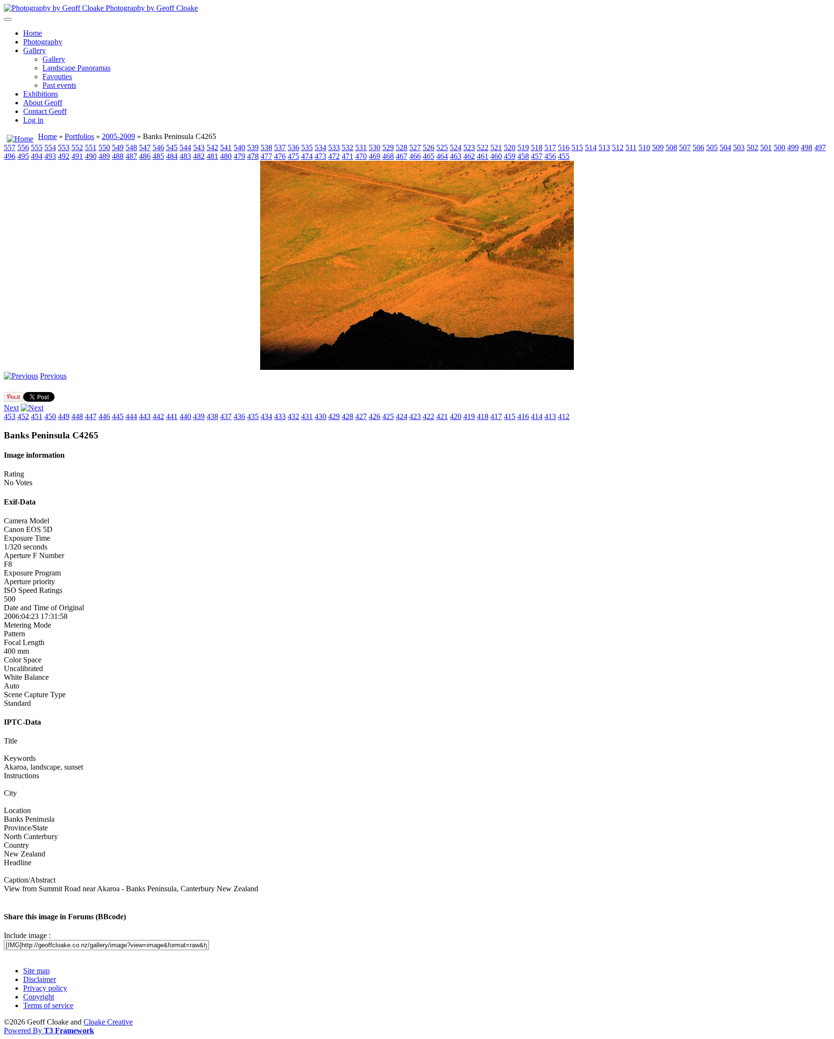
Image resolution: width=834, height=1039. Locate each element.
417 (496, 416)
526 (428, 147)
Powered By (49, 1030)
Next (11, 408)
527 (415, 147)
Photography (42, 42)
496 (9, 156)
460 (496, 156)
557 (9, 147)
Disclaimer (39, 979)
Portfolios (79, 136)
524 (455, 147)
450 (50, 416)
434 (266, 416)
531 (361, 147)
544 (185, 147)
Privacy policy (45, 988)
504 (725, 147)
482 (199, 156)
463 (455, 156)
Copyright (38, 997)
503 (739, 147)
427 (361, 416)
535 (307, 147)
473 (320, 156)
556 (23, 147)
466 (415, 156)
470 (361, 156)
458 (523, 156)
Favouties (57, 76)
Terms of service (48, 1005)
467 (401, 156)
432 (293, 416)
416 (523, 416)
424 (401, 416)
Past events (59, 85)
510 (644, 147)
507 (685, 147)
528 (401, 147)
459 (509, 156)
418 (482, 416)
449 (64, 416)
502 (752, 147)
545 (172, 147)
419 (469, 416)
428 (347, 416)
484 (172, 156)
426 (374, 416)
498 (806, 147)
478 (253, 156)
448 (77, 416)
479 (239, 156)
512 (618, 147)
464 (442, 156)
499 (793, 147)
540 (239, 147)
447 (91, 416)
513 (604, 147)
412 (564, 416)
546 (158, 147)
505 (712, 147)
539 (253, 147)
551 (91, 147)
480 (226, 156)
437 (226, 416)
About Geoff (42, 102)
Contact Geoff (45, 111)
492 (64, 156)
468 (388, 156)
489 (104, 156)
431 (307, 416)
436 (239, 416)
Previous (53, 376)
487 (131, 156)
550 (104, 147)
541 (226, 147)
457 (536, 156)
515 (577, 147)
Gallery (34, 50)
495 (23, 156)
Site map (36, 971)
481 (212, 156)
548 (131, 147)
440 (185, 416)
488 (118, 156)
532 (347, 147)
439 (199, 416)
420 (455, 416)
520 (509, 147)
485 (158, 156)
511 (631, 147)
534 (320, 147)
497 (820, 147)
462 (469, 156)
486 (145, 156)
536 (293, 147)
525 (442, 147)
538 (266, 147)
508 (671, 147)
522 (482, 147)
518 (536, 147)
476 (280, 156)
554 (50, 147)
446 (104, 416)
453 (9, 416)
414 (536, 416)
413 (550, 416)
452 (23, 416)
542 (212, 147)
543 (199, 147)
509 (658, 147)
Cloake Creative (108, 1022)
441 (172, 416)
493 (50, 156)
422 (428, 416)
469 (374, 156)
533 (334, 147)
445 (118, 416)
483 (185, 156)
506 (698, 147)
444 (131, 416)
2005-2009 (118, 136)
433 (280, 416)
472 (334, 156)
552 (77, 147)
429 (334, 416)
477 (266, 156)
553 (64, 147)
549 (118, 147)
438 (212, 416)
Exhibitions (40, 94)
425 (388, 416)
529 (388, 147)
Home (32, 33)
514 (591, 147)
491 (77, 156)
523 (469, 147)
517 (550, 147)
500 (779, 147)
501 (766, 147)
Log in (33, 120)
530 (374, 147)
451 (36, 416)
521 (496, 147)
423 (415, 416)
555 (36, 147)
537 (280, 147)
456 (550, 156)
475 (293, 156)
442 (158, 416)
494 (36, 156)
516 (564, 147)
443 (145, 416)
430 (320, 416)
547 (145, 147)
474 (307, 156)
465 (428, 156)
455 (564, 156)
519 (523, 147)
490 (91, 156)
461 (482, 156)
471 (347, 156)
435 (253, 416)
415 (509, 416)
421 (442, 416)
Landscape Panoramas (76, 68)
